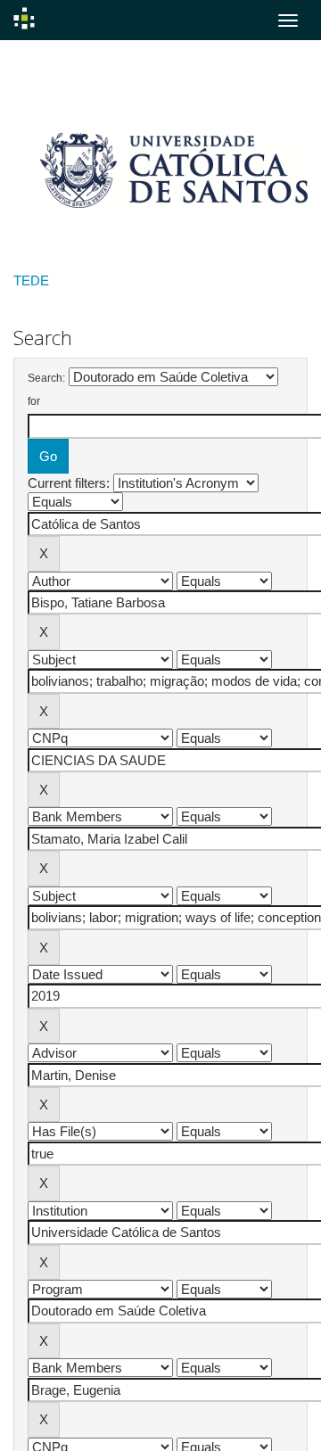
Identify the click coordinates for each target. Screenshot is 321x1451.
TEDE (31, 280)
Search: (46, 378)
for (34, 401)
